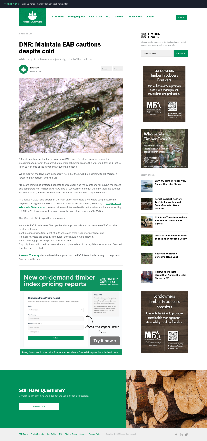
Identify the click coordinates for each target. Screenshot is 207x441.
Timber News (134, 16)
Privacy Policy (94, 434)
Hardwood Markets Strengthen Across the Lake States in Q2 (170, 275)
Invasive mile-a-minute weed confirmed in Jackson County (171, 237)
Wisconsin (118, 69)
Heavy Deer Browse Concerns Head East (166, 255)
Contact (150, 16)
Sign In (181, 17)
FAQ (108, 16)
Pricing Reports (76, 16)
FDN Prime (58, 16)
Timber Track (25, 34)
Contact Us (39, 406)
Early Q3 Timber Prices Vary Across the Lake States (170, 182)
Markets (118, 16)
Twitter (186, 435)
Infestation (106, 69)
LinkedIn (181, 435)
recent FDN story (30, 255)
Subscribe (181, 53)
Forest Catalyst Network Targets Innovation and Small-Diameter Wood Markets (168, 203)
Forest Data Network (32, 17)
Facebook (176, 435)
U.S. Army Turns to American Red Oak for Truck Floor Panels (171, 220)
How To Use (95, 16)
